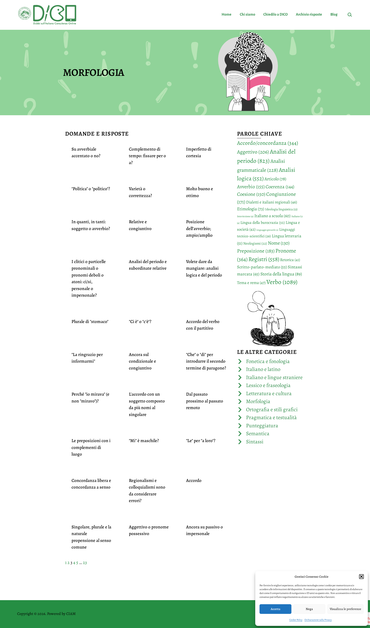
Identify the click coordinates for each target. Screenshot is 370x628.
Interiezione (245, 216)
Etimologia (250, 209)
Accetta (275, 609)
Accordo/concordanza (267, 143)
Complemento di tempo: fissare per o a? (147, 156)
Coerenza (280, 186)
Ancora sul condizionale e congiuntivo (142, 361)
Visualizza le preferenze (345, 609)
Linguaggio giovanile (267, 230)
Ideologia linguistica (281, 209)
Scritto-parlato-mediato (262, 267)
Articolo (275, 179)
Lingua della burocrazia (262, 222)
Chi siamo (247, 14)
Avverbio (251, 186)
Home (226, 14)
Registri (263, 259)
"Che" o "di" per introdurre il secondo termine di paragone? (206, 361)
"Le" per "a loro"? (200, 441)
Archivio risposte (309, 14)
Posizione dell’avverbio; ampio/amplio (199, 228)
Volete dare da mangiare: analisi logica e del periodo (204, 268)
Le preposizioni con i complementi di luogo (91, 447)
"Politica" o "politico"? (91, 189)
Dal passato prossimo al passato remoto (204, 401)
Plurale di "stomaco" (90, 321)
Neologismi (255, 243)
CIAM (71, 613)
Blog (333, 14)
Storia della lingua (281, 274)
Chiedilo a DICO (275, 14)
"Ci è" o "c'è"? (140, 321)
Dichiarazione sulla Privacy (318, 620)
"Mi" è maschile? (144, 441)
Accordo (193, 480)
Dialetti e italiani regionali (271, 202)
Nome (278, 243)
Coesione (251, 194)
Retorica (290, 260)
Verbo (281, 282)
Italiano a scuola (272, 216)
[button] (361, 576)
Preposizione (256, 250)
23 (85, 562)
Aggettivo (253, 151)
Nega (309, 609)
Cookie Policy (295, 620)
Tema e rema (251, 283)
